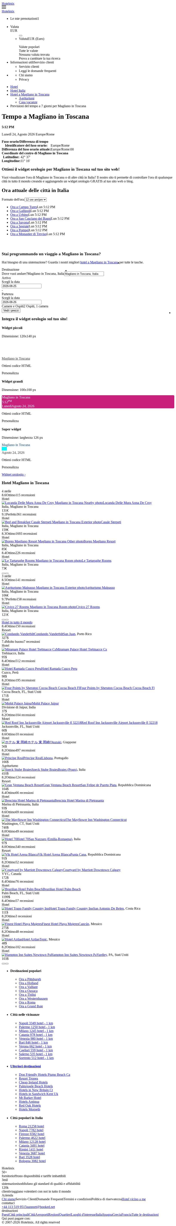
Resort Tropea (28, 1078)
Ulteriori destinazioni (25, 1066)
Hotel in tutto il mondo (17, 622)
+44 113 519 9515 (14, 1207)
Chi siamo (8, 1199)
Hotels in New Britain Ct (36, 1090)
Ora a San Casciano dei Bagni (30, 218)
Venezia (36, 1038)
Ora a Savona (19, 222)
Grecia (116, 1214)
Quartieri (65, 1214)
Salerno (35, 1054)
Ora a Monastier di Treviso (28, 234)
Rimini (31, 1149)
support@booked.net (41, 1207)
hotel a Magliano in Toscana (99, 262)
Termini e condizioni (77, 1199)
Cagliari (36, 1050)
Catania (35, 1035)
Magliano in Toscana (16, 358)
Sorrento (36, 1058)
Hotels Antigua (29, 1101)
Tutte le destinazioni (145, 1214)
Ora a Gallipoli (20, 211)
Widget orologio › (14, 474)
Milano (36, 1031)
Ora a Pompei (19, 230)
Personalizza (10, 373)
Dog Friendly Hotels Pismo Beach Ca (44, 1074)
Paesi (5, 1214)
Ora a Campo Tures (23, 207)
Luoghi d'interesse (83, 1214)
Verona (35, 1046)
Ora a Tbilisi (27, 994)
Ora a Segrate (19, 226)
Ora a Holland (28, 983)
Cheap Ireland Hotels (33, 1082)
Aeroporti (41, 1214)
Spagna (107, 1214)
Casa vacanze (28, 102)
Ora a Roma (27, 1002)
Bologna (32, 1161)
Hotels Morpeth (29, 1109)
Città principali (19, 1214)
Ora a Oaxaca (28, 991)
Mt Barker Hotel (30, 1098)
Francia (126, 1214)
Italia (99, 1214)
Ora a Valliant (28, 987)
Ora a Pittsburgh (30, 979)
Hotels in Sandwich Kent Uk (38, 1094)
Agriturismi (26, 98)
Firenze (31, 1134)
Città (32, 1214)
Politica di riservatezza (106, 1199)
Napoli (36, 1023)
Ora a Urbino (19, 214)
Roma (31, 1126)
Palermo (37, 1027)
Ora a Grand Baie (31, 1006)
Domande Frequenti (50, 1199)
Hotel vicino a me (134, 1199)
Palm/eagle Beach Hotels (36, 1086)
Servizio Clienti (25, 1199)
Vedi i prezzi (11, 310)
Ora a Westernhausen (33, 998)
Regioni (53, 1214)
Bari (33, 1042)
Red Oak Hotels (30, 1105)
